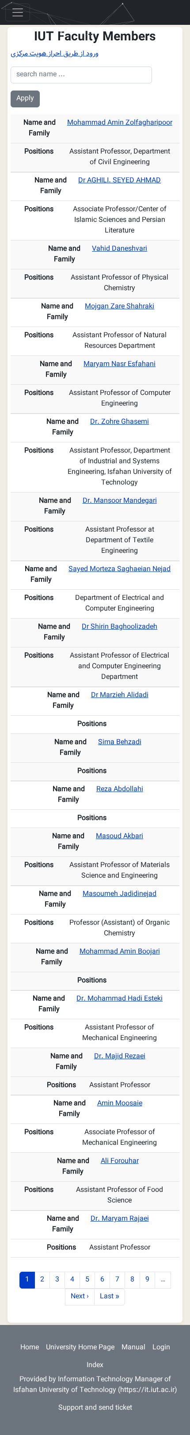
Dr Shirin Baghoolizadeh (119, 627)
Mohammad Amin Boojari (120, 952)
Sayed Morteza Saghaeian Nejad (119, 569)
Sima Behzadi (119, 742)
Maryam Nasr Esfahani (120, 364)
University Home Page (80, 1347)
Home (29, 1347)
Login (161, 1347)
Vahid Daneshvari (119, 249)
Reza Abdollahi (119, 789)
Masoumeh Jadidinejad (119, 894)
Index (95, 1365)
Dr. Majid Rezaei (119, 1056)
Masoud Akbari (119, 836)
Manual (133, 1347)
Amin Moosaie (119, 1103)
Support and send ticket (95, 1408)
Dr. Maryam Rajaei (120, 1219)
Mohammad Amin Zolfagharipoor (119, 123)
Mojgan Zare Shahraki (119, 306)
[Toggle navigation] (17, 12)
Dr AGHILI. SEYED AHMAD (119, 180)
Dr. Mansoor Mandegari (120, 501)
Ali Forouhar (120, 1161)
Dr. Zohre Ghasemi (119, 422)
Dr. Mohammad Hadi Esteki (119, 999)
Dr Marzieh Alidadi (119, 695)
